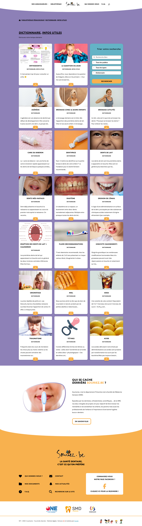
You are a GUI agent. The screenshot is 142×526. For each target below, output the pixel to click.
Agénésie (35, 110)
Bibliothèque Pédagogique (33, 20)
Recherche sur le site (65, 492)
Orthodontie (35, 66)
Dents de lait (106, 153)
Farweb (76, 521)
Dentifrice (71, 153)
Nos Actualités (62, 484)
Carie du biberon (35, 153)
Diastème (71, 198)
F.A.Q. (27, 492)
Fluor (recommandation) (71, 244)
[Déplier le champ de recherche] (109, 4)
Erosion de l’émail (106, 198)
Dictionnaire (51, 20)
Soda (106, 293)
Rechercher (106, 81)
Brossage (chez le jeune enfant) (71, 110)
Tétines (71, 338)
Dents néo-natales (35, 198)
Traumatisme (35, 338)
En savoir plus (81, 421)
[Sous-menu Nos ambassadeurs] (47, 4)
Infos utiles (62, 20)
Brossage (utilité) (106, 110)
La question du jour (71, 66)
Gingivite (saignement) (106, 244)
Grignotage (35, 293)
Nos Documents (32, 484)
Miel (71, 293)
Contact (59, 476)
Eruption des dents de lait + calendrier (33, 245)
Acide (106, 338)
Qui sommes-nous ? (34, 476)
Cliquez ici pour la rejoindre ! (105, 491)
